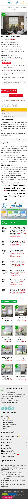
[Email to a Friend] (10, 105)
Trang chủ (4, 8)
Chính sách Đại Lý (5, 428)
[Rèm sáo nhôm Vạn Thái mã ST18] (21, 310)
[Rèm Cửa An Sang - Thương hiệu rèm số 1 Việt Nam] (9, 2)
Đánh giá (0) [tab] (5, 113)
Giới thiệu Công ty (5, 417)
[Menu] (2, 2)
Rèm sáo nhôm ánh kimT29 (7, 358)
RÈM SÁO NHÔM (9, 100)
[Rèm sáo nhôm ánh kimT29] (7, 350)
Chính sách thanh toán (7, 422)
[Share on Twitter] (8, 105)
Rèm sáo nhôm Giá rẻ (21, 377)
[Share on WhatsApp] (2, 105)
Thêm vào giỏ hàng (15, 95)
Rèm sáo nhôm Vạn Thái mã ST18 (21, 318)
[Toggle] (26, 439)
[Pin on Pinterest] (13, 105)
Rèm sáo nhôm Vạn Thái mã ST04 (7, 377)
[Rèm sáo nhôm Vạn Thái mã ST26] (7, 330)
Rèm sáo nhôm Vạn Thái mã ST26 (7, 338)
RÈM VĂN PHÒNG (14, 8)
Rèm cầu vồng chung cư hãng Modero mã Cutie (7, 320)
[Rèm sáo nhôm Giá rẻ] (21, 369)
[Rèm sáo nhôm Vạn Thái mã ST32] (21, 350)
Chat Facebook (12, 494)
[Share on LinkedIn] (16, 105)
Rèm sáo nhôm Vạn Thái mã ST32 (21, 357)
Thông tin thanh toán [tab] (8, 116)
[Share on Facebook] (5, 105)
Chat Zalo (4, 494)
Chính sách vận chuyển (7, 421)
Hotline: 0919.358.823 (7, 497)
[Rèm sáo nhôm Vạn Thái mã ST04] (7, 369)
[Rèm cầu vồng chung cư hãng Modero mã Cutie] (7, 311)
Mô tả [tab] (3, 110)
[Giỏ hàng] (17, 2)
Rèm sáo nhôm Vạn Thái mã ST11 (21, 338)
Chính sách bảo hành (6, 426)
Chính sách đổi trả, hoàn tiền (8, 424)
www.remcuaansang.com (13, 402)
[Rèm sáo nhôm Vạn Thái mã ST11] (21, 330)
